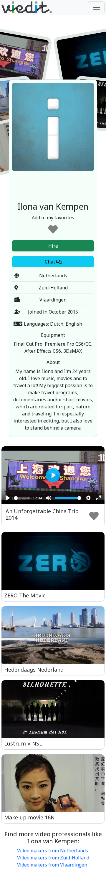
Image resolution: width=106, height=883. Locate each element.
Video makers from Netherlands (52, 850)
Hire (53, 246)
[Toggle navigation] (96, 7)
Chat (50, 262)
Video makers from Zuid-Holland (53, 857)
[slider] (22, 498)
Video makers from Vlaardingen (52, 865)
